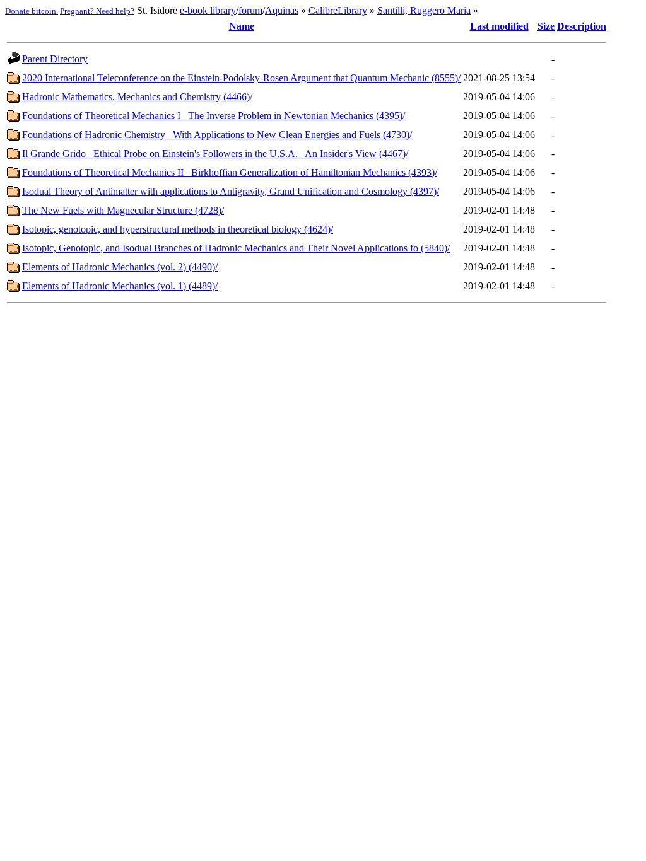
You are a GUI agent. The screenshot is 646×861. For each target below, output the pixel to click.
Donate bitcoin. (31, 11)
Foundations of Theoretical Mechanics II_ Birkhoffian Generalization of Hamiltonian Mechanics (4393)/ (229, 172)
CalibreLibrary (337, 10)
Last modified (499, 26)
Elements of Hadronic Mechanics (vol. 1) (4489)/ (120, 285)
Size (546, 26)
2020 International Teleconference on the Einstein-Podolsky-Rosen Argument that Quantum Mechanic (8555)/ (241, 77)
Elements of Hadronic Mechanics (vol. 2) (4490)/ (120, 267)
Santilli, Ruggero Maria (424, 10)
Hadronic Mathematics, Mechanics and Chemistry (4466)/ (137, 96)
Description (581, 26)
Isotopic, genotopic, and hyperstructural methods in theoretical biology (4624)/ (177, 229)
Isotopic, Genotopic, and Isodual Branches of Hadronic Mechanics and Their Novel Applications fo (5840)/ (236, 248)
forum (250, 10)
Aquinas (281, 10)
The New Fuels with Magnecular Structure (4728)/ (123, 210)
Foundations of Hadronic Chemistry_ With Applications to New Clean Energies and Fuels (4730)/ (217, 134)
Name (241, 26)
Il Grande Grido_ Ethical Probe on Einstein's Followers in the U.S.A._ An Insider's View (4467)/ (215, 153)
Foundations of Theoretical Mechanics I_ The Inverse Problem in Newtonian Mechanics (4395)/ (213, 115)
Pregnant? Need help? (97, 11)
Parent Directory (55, 59)
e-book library (208, 10)
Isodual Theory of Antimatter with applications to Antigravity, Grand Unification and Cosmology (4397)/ (230, 191)
